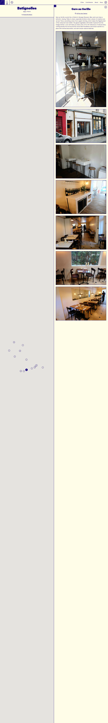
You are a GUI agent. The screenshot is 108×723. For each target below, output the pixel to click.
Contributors (89, 2)
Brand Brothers (27, 14)
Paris (24, 11)
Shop (101, 2)
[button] (26, 369)
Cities (82, 2)
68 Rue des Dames (81, 13)
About (96, 2)
